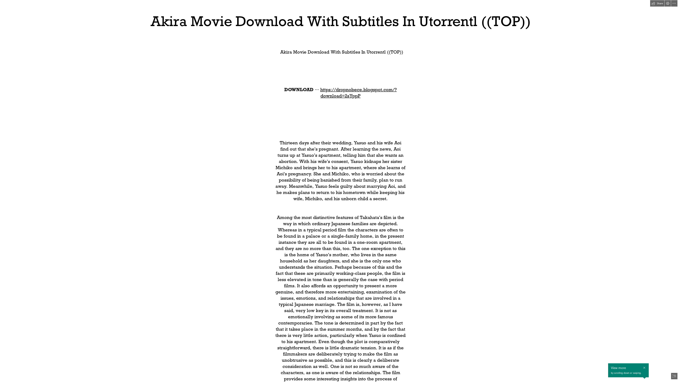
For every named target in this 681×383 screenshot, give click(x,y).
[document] (340, 191)
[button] (657, 3)
